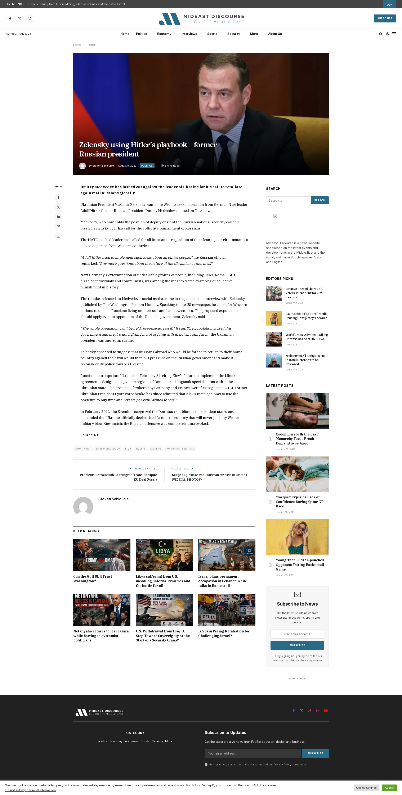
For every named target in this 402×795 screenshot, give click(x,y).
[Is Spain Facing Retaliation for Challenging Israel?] (226, 610)
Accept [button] (389, 787)
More (254, 33)
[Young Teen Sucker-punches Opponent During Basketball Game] (297, 537)
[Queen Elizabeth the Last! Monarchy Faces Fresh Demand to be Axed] (297, 411)
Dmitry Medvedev (108, 448)
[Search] (380, 34)
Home (124, 33)
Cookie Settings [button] (366, 787)
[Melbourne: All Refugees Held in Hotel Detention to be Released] (274, 360)
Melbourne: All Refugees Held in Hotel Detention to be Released (306, 360)
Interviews (189, 33)
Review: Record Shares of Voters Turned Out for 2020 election (304, 293)
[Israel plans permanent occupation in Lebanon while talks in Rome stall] (226, 555)
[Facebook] (58, 197)
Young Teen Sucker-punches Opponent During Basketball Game (300, 564)
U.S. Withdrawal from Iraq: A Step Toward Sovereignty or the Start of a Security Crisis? (163, 636)
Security (233, 33)
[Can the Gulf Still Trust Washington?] (101, 555)
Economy (164, 33)
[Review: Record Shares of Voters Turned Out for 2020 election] (274, 293)
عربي (389, 4)
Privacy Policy (299, 660)
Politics (141, 33)
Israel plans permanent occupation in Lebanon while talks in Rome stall (222, 581)
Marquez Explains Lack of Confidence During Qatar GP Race (299, 501)
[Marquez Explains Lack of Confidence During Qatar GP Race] (297, 474)
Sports (212, 33)
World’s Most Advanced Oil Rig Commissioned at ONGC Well (307, 337)
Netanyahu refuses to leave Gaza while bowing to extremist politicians (101, 636)
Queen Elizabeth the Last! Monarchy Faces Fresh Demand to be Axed (297, 439)
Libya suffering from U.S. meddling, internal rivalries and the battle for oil (76, 4)
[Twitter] (58, 207)
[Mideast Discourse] (201, 18)
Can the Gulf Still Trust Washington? (92, 578)
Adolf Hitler (83, 448)
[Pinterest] (58, 226)
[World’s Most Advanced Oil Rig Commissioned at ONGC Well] (274, 339)
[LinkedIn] (58, 217)
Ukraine (155, 448)
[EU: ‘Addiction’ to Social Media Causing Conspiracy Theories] (274, 318)
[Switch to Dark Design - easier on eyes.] (387, 33)
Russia (140, 448)
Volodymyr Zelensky (180, 448)
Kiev (128, 448)
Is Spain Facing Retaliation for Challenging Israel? (224, 633)
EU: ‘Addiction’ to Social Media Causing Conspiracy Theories (306, 316)
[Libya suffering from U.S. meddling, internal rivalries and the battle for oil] (164, 555)
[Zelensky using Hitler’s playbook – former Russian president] (201, 114)
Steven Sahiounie (103, 165)
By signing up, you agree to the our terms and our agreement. (258, 764)
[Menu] (394, 34)
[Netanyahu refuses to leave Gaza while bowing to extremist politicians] (101, 610)
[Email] (58, 236)
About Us (275, 33)
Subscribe (384, 18)
